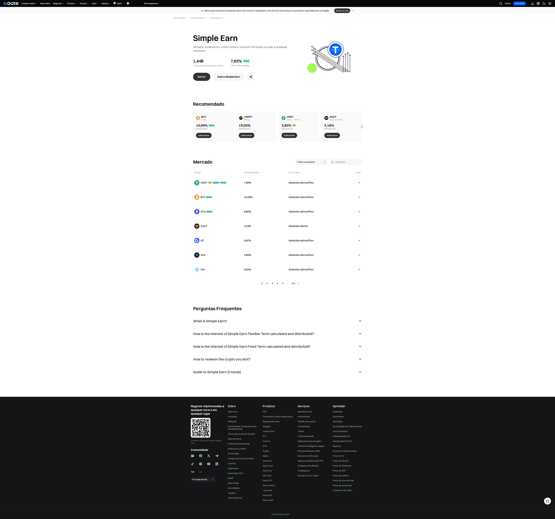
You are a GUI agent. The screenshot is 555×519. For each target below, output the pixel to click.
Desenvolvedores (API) (309, 451)
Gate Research (340, 431)
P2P (265, 411)
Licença (231, 463)
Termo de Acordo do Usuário (241, 434)
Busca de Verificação (308, 456)
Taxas (301, 431)
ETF (265, 436)
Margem (267, 426)
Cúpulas (232, 493)
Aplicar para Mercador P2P (310, 461)
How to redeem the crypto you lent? (221, 359)
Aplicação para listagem (309, 441)
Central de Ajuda (306, 436)
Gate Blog (337, 421)
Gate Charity (269, 485)
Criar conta (519, 3)
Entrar (508, 3)
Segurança (233, 468)
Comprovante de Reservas (241, 458)
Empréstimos (216, 18)
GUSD (230, 478)
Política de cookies (237, 448)
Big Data (337, 446)
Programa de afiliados (308, 465)
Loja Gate (267, 490)
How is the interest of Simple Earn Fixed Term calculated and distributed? (251, 346)
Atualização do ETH (342, 441)
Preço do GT (339, 456)
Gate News (338, 416)
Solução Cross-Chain (308, 475)
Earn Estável (179, 18)
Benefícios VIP (305, 411)
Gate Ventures (235, 498)
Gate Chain (233, 483)
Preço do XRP (339, 470)
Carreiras (232, 416)
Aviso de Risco (235, 439)
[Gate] (10, 3)
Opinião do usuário (307, 421)
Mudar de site (342, 11)
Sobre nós (233, 411)
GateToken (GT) (235, 473)
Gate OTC (267, 480)
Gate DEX (267, 495)
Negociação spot (271, 421)
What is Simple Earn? (210, 321)
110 (293, 283)
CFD (265, 446)
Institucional (304, 416)
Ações (266, 451)
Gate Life (267, 470)
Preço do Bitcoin (340, 461)
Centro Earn (268, 431)
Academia (338, 411)
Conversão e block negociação (278, 416)
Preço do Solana (341, 475)
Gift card (267, 475)
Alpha (265, 456)
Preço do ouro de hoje (343, 480)
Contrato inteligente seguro (311, 446)
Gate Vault (268, 500)
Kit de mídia (233, 453)
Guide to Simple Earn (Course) (217, 372)
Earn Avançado (197, 18)
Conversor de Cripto (342, 490)
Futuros (266, 441)
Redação (232, 421)
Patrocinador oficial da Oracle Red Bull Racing (242, 427)
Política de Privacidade (239, 443)
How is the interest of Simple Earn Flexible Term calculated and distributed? (253, 334)
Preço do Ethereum (342, 465)
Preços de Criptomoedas (345, 451)
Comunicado (304, 426)
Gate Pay (267, 461)
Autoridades (234, 488)
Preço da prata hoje (342, 485)
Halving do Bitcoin (341, 436)
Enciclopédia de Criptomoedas (347, 426)
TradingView (304, 470)
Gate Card (268, 465)
